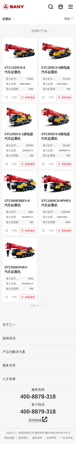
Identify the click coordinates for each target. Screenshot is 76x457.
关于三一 (9, 325)
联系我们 (23, 438)
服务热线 (38, 389)
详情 (14, 97)
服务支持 (9, 365)
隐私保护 (37, 438)
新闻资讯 (9, 338)
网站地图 (9, 438)
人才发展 (9, 379)
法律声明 (51, 438)
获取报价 (30, 97)
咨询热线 (35, 420)
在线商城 (60, 6)
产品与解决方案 (13, 352)
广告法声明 (66, 438)
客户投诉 (38, 404)
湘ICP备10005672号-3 (57, 432)
